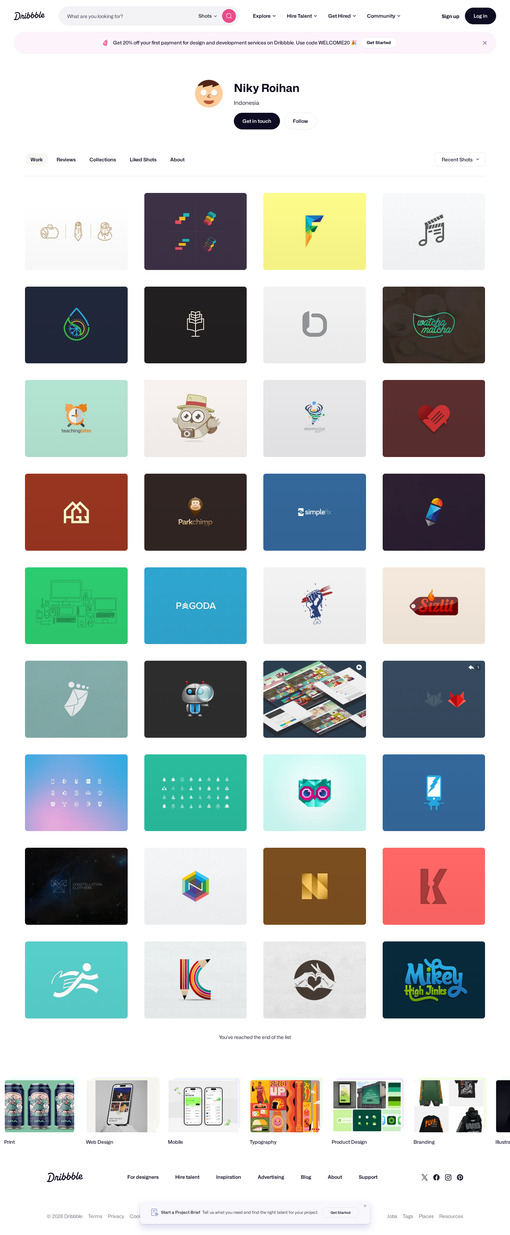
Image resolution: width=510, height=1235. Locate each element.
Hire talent (187, 1177)
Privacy (116, 1216)
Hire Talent (299, 16)
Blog (306, 1177)
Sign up (450, 16)
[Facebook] (436, 1177)
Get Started (379, 42)
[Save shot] (101, 257)
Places (426, 1216)
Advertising (271, 1177)
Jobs (392, 1216)
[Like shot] (115, 257)
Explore (262, 16)
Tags (408, 1216)
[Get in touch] (87, 257)
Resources (451, 1216)
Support (368, 1177)
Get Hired (339, 16)
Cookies (139, 1216)
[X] (425, 1177)
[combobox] (126, 16)
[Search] (229, 16)
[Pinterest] (460, 1177)
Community (381, 16)
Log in (480, 16)
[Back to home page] (29, 15)
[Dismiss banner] (365, 1205)
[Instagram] (448, 1177)
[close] (484, 42)
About (335, 1177)
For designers (143, 1177)
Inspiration (228, 1177)
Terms (95, 1216)
